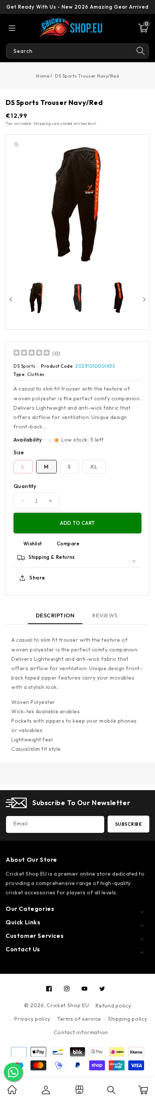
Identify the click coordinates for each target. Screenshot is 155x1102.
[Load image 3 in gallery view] (118, 298)
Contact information (81, 1032)
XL (94, 466)
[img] (32, 354)
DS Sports (25, 366)
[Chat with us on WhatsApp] (13, 1072)
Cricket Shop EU (68, 1005)
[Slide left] (10, 299)
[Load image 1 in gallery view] (36, 298)
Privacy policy (32, 1018)
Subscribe (128, 824)
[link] (12, 1092)
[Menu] (12, 28)
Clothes (36, 374)
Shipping (42, 123)
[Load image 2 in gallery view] (77, 298)
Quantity (25, 486)
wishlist (32, 544)
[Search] (141, 50)
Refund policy (113, 1005)
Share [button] (37, 577)
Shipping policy (127, 1018)
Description (55, 615)
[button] (143, 28)
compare (68, 544)
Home (42, 76)
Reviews (105, 615)
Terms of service (79, 1018)
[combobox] (69, 50)
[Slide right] (144, 299)
